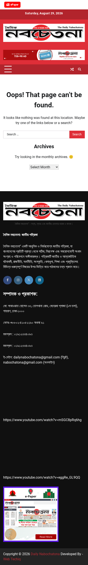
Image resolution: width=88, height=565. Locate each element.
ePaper (14, 4)
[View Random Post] (72, 69)
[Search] (79, 69)
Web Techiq (12, 559)
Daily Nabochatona (45, 554)
